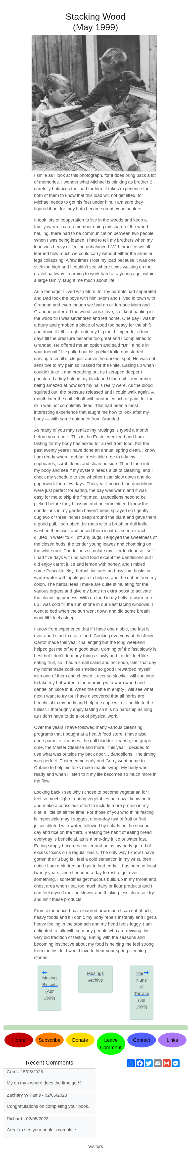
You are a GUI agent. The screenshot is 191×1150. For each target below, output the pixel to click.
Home (18, 1040)
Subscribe (49, 1040)
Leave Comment (111, 1043)
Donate (80, 1040)
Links (172, 1040)
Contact (141, 1040)
